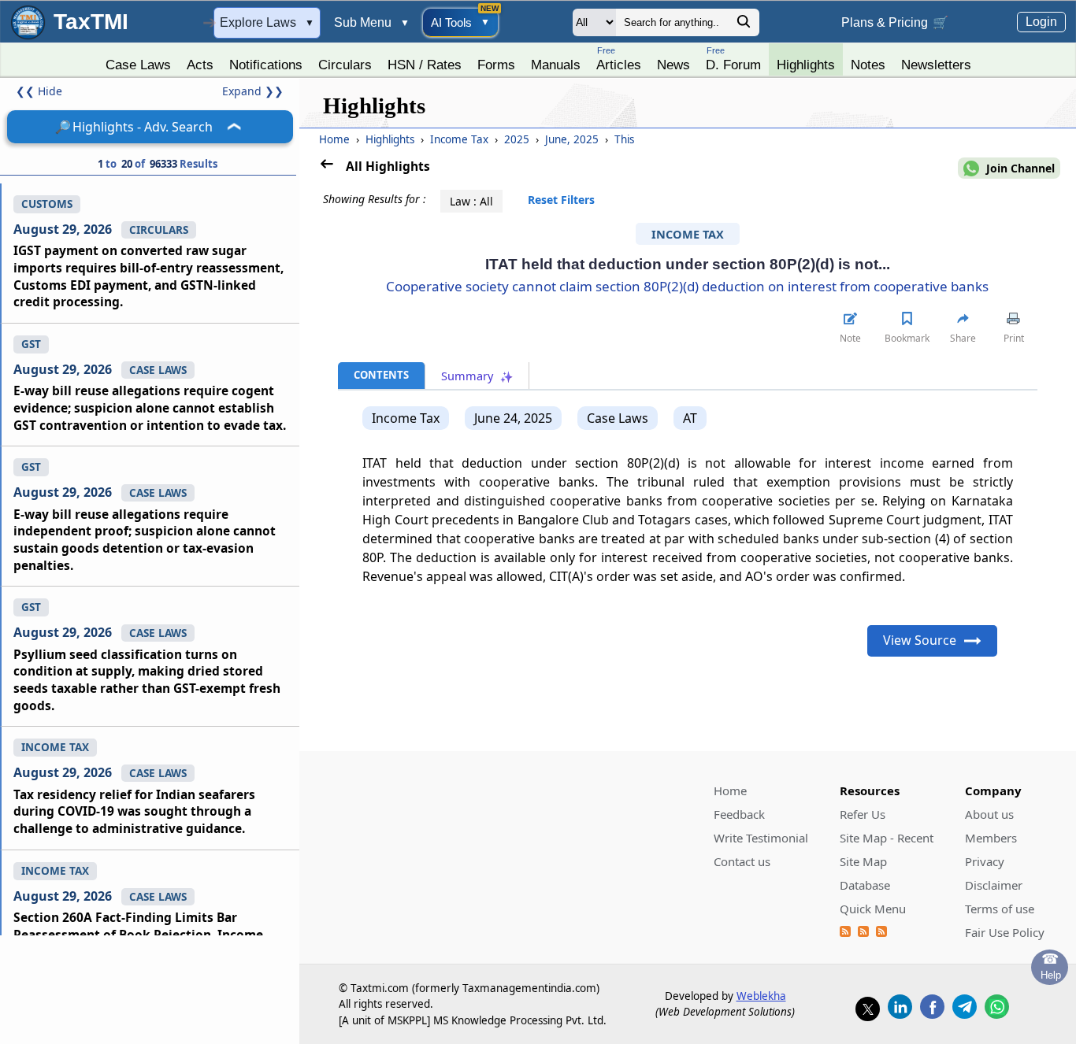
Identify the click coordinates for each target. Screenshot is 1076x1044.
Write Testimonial (761, 838)
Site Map (863, 861)
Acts (200, 64)
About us (989, 814)
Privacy (984, 861)
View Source (919, 640)
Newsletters (936, 64)
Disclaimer (993, 885)
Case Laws (138, 64)
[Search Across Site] (743, 25)
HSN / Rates (425, 64)
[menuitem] (138, 60)
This (624, 139)
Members (991, 838)
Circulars (345, 64)
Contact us (742, 861)
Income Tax (461, 139)
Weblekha (761, 996)
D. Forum (733, 59)
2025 (518, 139)
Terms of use (999, 908)
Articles (618, 59)
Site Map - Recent (886, 838)
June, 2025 (573, 139)
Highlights (806, 64)
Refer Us (862, 814)
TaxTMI (91, 21)
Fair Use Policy (1004, 932)
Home (334, 139)
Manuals (556, 64)
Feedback (739, 814)
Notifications (265, 64)
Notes (868, 64)
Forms (496, 64)
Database (865, 885)
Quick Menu (873, 908)
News (673, 64)
